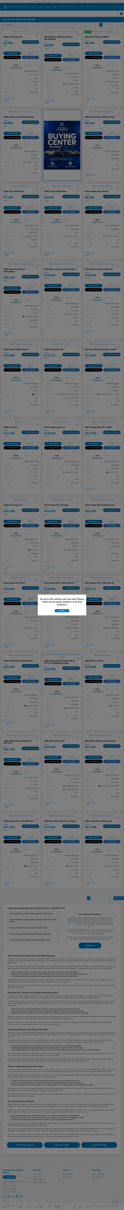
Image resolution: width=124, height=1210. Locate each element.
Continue (62, 611)
